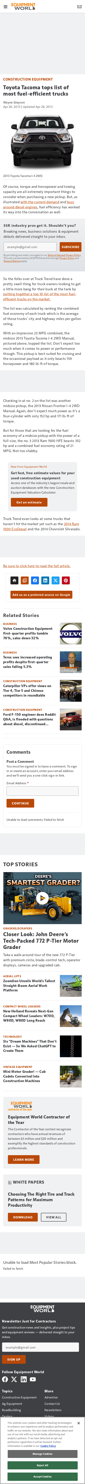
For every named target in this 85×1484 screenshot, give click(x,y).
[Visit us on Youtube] (33, 1379)
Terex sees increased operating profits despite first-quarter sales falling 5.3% (27, 662)
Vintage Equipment (18, 1066)
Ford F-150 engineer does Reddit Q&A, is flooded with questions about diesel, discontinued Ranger (29, 719)
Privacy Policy (67, 258)
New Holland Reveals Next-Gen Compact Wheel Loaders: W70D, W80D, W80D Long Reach (29, 1016)
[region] (42, 1450)
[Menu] (5, 6)
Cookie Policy (48, 1445)
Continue (20, 803)
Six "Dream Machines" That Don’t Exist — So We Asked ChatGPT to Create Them (30, 1046)
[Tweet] (56, 580)
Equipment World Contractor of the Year (39, 1119)
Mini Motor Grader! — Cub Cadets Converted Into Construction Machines (24, 1076)
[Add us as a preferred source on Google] (25, 580)
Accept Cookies (42, 1476)
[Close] (78, 1423)
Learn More (23, 1159)
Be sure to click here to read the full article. (37, 565)
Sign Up (13, 1359)
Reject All (42, 1465)
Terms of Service (12, 260)
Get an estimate (29, 502)
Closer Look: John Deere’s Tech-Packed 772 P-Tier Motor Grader (41, 940)
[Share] (35, 580)
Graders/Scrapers (17, 928)
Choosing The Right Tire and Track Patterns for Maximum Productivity (41, 1200)
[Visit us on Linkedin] (24, 1379)
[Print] (14, 580)
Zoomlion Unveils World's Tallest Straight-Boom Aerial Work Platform (29, 986)
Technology (12, 1036)
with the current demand (39, 201)
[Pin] (66, 580)
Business (10, 623)
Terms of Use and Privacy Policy (64, 255)
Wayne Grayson (14, 102)
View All (53, 1217)
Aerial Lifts (12, 976)
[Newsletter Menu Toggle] (79, 6)
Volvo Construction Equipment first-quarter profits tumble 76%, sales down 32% (27, 633)
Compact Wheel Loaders (22, 1006)
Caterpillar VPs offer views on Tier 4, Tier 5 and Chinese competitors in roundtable (27, 691)
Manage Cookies (42, 1453)
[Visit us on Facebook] (5, 1379)
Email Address (18, 783)
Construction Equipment (28, 79)
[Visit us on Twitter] (14, 1379)
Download (22, 1217)
